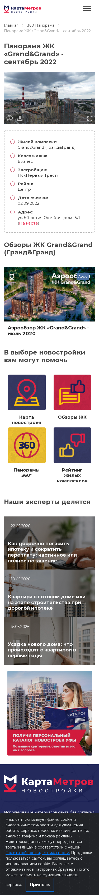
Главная (11, 25)
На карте (28, 223)
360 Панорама (40, 25)
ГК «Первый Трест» (38, 175)
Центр (24, 189)
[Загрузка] (20, 118)
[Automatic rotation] (9, 118)
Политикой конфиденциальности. (38, 852)
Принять (40, 884)
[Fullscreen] (89, 118)
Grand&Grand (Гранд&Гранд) (47, 147)
